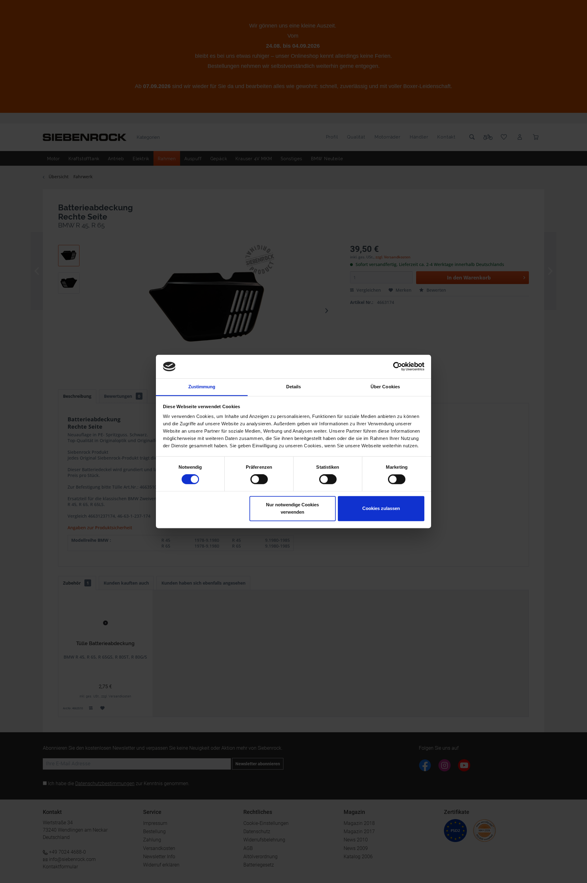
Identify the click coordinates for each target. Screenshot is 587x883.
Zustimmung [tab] (202, 386)
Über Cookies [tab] (385, 386)
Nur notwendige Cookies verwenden (292, 508)
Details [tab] (293, 386)
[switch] (259, 479)
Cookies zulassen (381, 508)
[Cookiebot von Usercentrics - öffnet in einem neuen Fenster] (397, 366)
